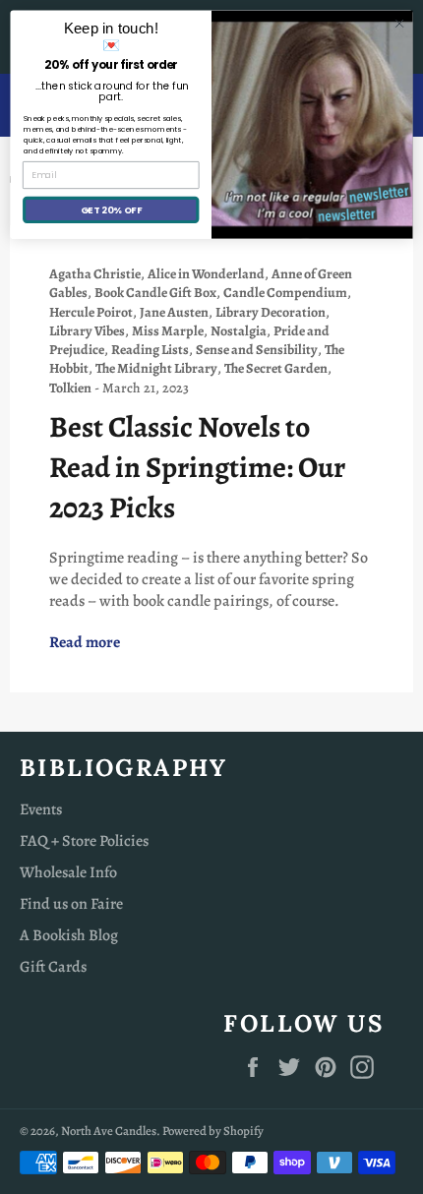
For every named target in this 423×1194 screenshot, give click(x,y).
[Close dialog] (399, 23)
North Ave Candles (108, 1130)
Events (41, 809)
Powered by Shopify (213, 1130)
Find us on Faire (71, 904)
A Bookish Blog (69, 935)
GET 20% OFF (111, 209)
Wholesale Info (68, 872)
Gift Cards (53, 967)
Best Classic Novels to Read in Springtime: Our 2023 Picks (197, 467)
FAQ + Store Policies (84, 841)
